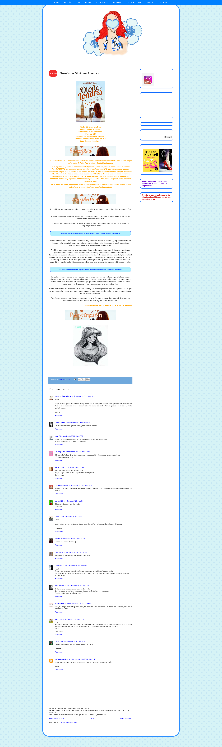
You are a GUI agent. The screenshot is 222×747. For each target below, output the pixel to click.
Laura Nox (58, 566)
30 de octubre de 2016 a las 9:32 (75, 552)
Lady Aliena (59, 552)
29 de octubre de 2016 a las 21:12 (73, 539)
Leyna (57, 641)
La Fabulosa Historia (62, 659)
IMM (78, 2)
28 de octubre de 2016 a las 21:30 (72, 467)
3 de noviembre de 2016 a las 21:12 (83, 659)
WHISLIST (117, 2)
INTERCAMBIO (102, 2)
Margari (58, 501)
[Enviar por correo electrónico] (79, 379)
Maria (57, 467)
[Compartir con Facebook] (86, 379)
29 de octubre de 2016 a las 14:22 (72, 517)
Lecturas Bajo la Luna (63, 396)
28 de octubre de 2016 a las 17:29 (71, 436)
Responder (59, 415)
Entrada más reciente (56, 718)
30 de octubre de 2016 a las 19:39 (77, 586)
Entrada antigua (126, 718)
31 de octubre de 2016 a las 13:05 (79, 603)
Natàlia (57, 539)
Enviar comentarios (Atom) (68, 722)
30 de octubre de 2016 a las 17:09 (75, 566)
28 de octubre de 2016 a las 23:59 (80, 485)
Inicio (92, 718)
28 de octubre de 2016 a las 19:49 (78, 452)
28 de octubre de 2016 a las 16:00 (83, 396)
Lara (56, 436)
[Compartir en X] (84, 379)
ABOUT (150, 2)
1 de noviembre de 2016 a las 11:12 (71, 619)
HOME (57, 2)
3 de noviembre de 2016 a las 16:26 (72, 641)
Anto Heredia (59, 586)
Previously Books (61, 485)
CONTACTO (163, 2)
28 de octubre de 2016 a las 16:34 (78, 423)
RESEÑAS (68, 2)
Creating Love (60, 452)
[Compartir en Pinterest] (89, 379)
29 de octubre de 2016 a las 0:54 (72, 501)
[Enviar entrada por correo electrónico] (75, 379)
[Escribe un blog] (82, 379)
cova (56, 619)
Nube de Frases (60, 603)
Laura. (57, 517)
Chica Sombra (60, 423)
